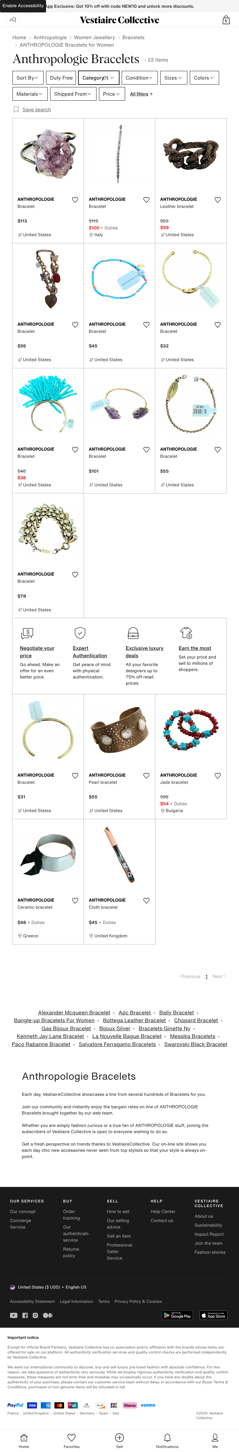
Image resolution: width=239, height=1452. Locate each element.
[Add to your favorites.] (75, 200)
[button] (226, 20)
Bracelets (133, 37)
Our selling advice (118, 1223)
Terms (104, 1301)
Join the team (208, 1243)
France (13, 1413)
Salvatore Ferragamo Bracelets (117, 1044)
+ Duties (109, 227)
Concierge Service (20, 1223)
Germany (87, 1413)
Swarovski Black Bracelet (195, 1044)
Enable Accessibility (23, 5)
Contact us (162, 1220)
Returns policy (71, 1252)
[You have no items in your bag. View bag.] (226, 20)
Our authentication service (78, 1233)
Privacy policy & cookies (138, 1301)
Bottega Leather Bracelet (134, 1020)
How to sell (118, 1211)
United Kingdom (36, 1413)
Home (19, 37)
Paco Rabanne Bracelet (41, 1044)
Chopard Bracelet (196, 1020)
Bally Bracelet (176, 1013)
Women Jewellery (94, 37)
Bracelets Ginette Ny (164, 1028)
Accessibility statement (32, 1301)
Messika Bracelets (192, 1036)
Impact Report (209, 1234)
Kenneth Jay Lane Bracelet (50, 1036)
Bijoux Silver (114, 1028)
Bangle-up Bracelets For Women (54, 1020)
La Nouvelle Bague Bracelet (127, 1036)
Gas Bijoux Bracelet (66, 1028)
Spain (103, 1413)
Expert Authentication (90, 651)
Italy (116, 1413)
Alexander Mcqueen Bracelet (74, 1013)
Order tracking (71, 1214)
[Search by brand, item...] (12, 20)
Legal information (76, 1301)
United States (65, 1413)
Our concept (22, 1211)
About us (203, 1216)
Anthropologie (50, 37)
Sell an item (119, 1236)
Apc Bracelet (135, 1013)
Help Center (163, 1211)
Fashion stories (209, 1252)
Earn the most (195, 648)
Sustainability (208, 1225)
